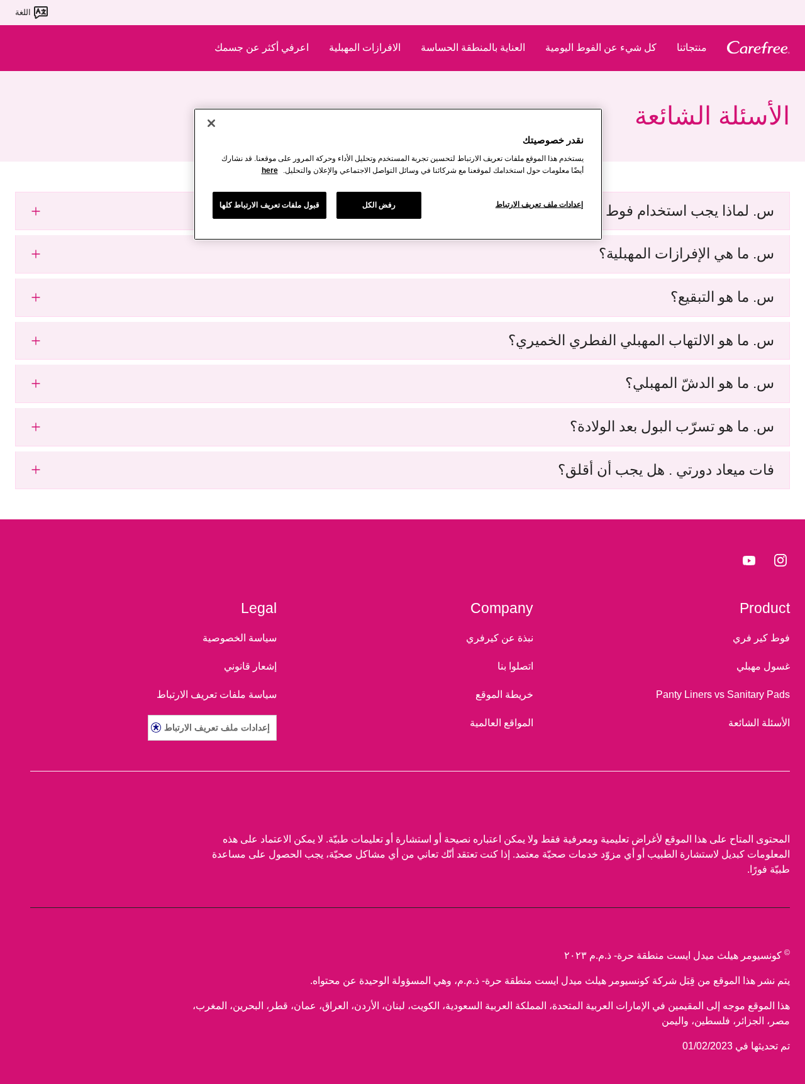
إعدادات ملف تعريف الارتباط (217, 727)
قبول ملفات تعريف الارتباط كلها (269, 205)
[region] (398, 174)
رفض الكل (379, 205)
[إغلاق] (211, 123)
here (270, 170)
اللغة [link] (23, 12)
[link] (780, 560)
